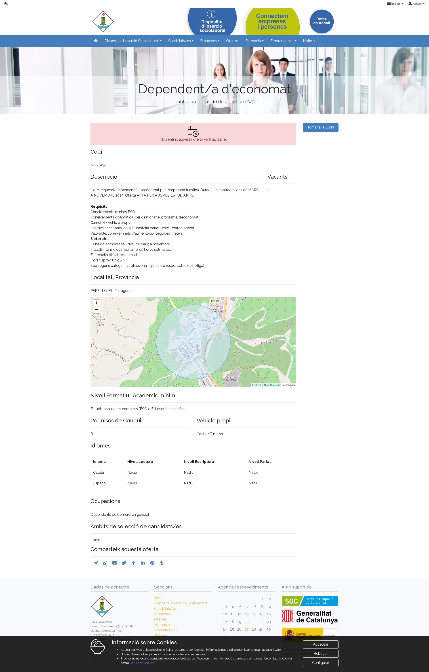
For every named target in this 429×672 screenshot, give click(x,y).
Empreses (162, 614)
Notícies (309, 41)
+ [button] (96, 303)
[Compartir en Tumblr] (161, 563)
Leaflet (256, 385)
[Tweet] (124, 563)
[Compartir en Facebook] (133, 563)
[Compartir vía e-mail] (114, 563)
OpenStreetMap (272, 385)
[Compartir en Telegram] (96, 563)
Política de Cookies (142, 663)
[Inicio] (102, 20)
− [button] (96, 309)
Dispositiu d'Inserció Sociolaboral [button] (132, 41)
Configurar (320, 663)
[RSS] (6, 3)
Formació (162, 625)
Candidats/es (165, 608)
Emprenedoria (165, 630)
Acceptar (320, 644)
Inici (157, 598)
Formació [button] (253, 41)
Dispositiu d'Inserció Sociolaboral (181, 603)
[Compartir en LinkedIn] (143, 563)
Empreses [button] (208, 41)
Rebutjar (321, 653)
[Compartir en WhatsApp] (105, 563)
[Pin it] (152, 563)
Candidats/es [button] (179, 41)
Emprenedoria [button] (282, 41)
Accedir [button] (417, 3)
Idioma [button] (396, 3)
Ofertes (232, 41)
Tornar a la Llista (320, 127)
